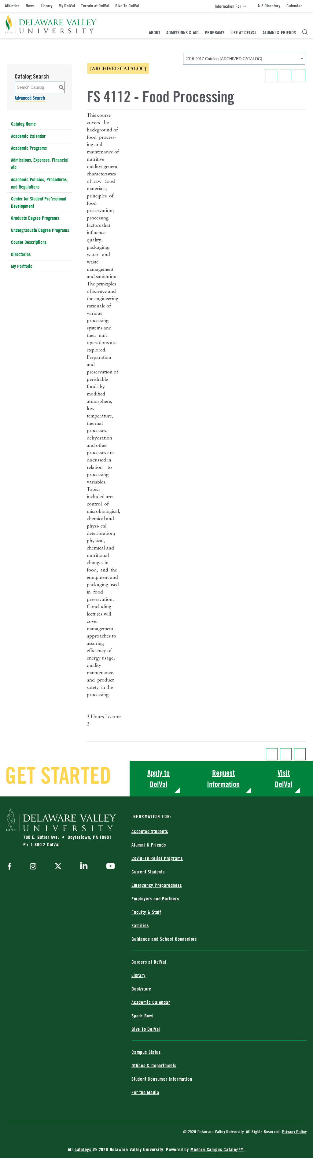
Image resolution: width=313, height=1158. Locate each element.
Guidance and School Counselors (164, 939)
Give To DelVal (127, 6)
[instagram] (33, 867)
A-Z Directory (269, 6)
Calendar (294, 6)
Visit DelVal (284, 778)
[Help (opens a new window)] (299, 75)
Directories (21, 254)
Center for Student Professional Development (38, 202)
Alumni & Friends (279, 32)
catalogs (83, 1149)
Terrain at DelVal (95, 6)
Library (47, 6)
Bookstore (141, 989)
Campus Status (145, 1052)
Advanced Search (30, 98)
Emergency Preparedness (156, 885)
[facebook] (11, 867)
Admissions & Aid (182, 32)
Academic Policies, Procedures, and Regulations (39, 183)
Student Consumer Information (161, 1079)
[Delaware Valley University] (51, 24)
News (30, 6)
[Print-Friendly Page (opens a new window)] (285, 75)
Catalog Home (23, 124)
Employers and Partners (155, 898)
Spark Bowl (142, 1016)
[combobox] (244, 58)
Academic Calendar (28, 136)
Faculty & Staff (146, 912)
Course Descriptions (28, 242)
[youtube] (109, 866)
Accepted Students (149, 831)
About (154, 32)
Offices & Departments (153, 1065)
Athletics (12, 6)
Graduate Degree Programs (35, 218)
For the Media (145, 1092)
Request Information (223, 778)
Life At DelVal (243, 32)
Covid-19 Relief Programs (157, 858)
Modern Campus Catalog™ (217, 1149)
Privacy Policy (294, 1131)
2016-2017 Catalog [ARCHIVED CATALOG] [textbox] (224, 59)
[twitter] (58, 867)
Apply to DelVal (158, 778)
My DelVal (67, 6)
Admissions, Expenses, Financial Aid (39, 163)
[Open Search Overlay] (305, 32)
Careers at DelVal (149, 962)
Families (140, 925)
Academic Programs (29, 148)
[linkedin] (84, 867)
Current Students (148, 872)
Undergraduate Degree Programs (40, 230)
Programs (214, 32)
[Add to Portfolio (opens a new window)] (271, 75)
